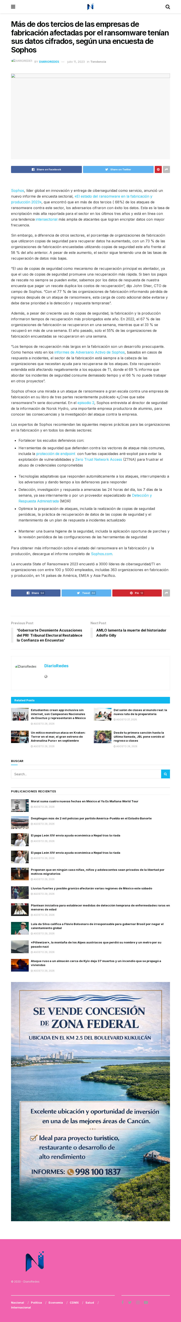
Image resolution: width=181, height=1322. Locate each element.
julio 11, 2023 (76, 61)
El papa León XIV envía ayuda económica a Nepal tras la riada (75, 835)
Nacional (17, 1302)
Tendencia (98, 61)
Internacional (21, 1307)
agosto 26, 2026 (126, 746)
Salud (89, 1302)
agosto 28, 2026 (44, 723)
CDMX (74, 1302)
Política (36, 1302)
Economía (56, 1302)
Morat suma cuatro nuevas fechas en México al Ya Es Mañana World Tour (84, 801)
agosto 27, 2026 (126, 719)
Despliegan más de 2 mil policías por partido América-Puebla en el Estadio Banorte (91, 818)
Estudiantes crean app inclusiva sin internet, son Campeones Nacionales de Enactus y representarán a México (58, 714)
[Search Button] (165, 774)
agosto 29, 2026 (44, 806)
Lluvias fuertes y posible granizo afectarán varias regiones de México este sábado (91, 888)
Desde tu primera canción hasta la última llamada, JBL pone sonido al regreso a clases (139, 736)
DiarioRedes (49, 61)
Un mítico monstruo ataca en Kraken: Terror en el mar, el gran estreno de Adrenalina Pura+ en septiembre (58, 736)
